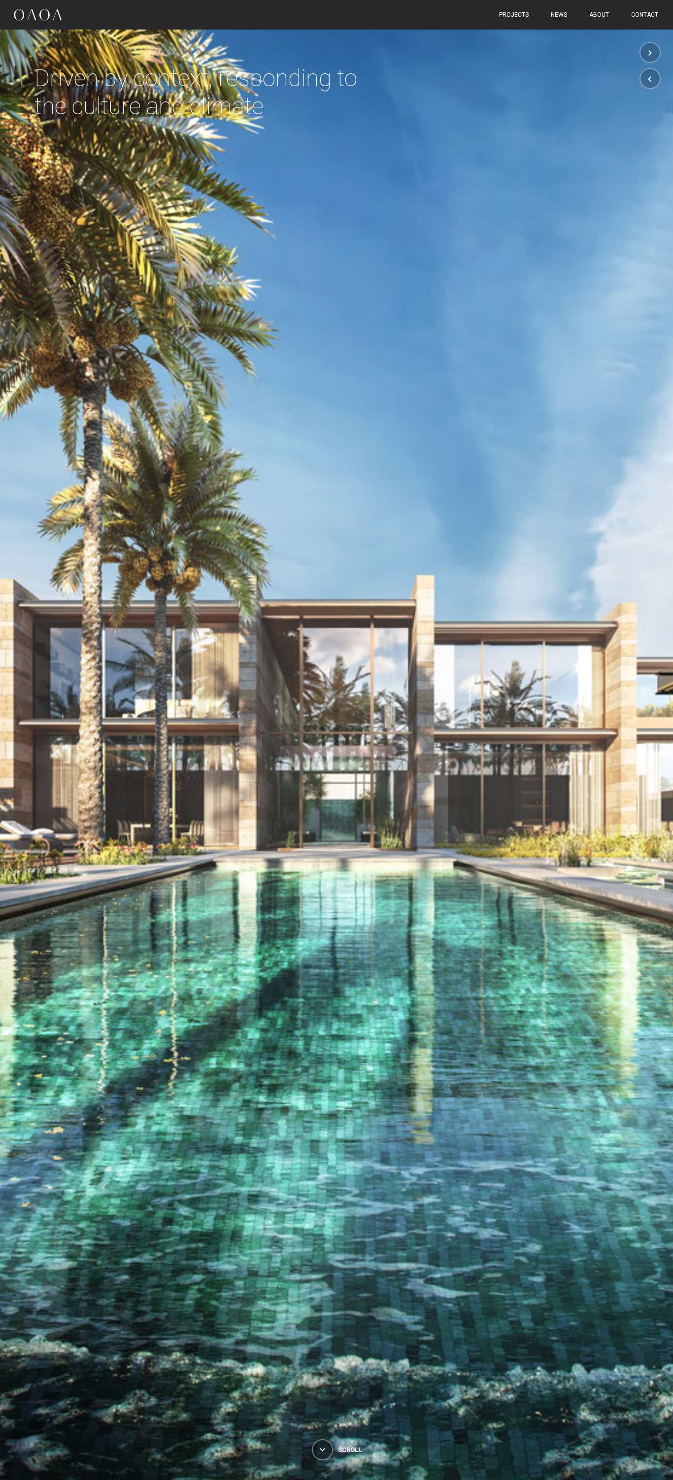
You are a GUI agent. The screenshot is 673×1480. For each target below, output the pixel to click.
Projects (514, 14)
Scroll (349, 1449)
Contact (644, 14)
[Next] (650, 52)
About (599, 14)
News (559, 14)
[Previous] (650, 78)
